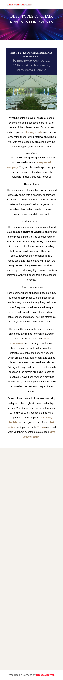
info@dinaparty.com (32, 534)
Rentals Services (32, 588)
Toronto (41, 427)
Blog (32, 600)
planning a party (33, 132)
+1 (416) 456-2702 (27, 520)
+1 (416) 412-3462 (28, 507)
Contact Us (33, 606)
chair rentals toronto (35, 65)
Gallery (33, 594)
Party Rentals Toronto (31, 70)
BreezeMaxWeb (28, 60)
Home (32, 581)
